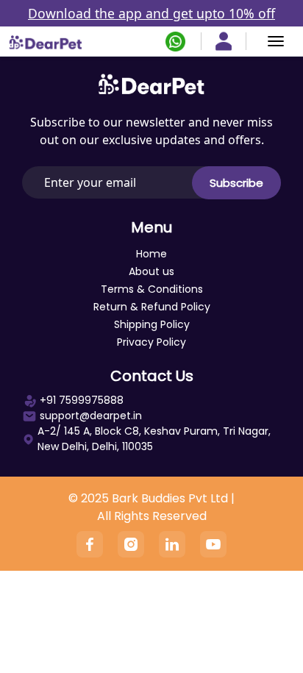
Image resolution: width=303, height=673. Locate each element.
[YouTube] (213, 544)
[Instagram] (131, 544)
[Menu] (275, 41)
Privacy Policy (151, 342)
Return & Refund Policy (151, 306)
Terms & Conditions (152, 289)
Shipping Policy (152, 324)
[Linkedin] (172, 544)
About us (151, 271)
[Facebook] (89, 544)
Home (151, 253)
